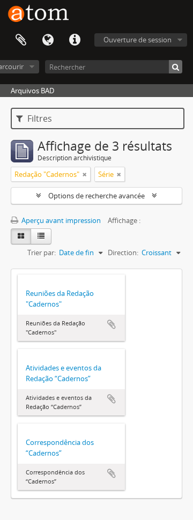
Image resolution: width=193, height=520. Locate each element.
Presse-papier (21, 40)
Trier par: (41, 252)
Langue (47, 40)
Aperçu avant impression (60, 220)
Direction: (123, 252)
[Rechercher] (175, 66)
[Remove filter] (85, 174)
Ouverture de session (137, 39)
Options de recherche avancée (96, 195)
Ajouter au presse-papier (111, 324)
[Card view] (21, 236)
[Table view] (41, 236)
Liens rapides (74, 40)
